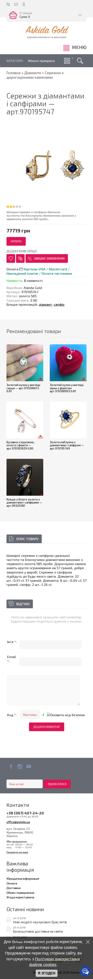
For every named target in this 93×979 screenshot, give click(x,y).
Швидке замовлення (49, 258)
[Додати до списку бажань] (10, 258)
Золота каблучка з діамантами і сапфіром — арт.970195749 (67, 445)
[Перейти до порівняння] (20, 258)
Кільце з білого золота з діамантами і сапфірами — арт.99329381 (24, 502)
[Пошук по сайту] (80, 60)
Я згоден (46, 973)
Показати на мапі (17, 852)
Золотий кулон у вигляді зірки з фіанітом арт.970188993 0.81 (66, 388)
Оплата (11, 883)
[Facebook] (10, 766)
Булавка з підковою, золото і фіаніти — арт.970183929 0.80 (20, 445)
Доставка (13, 888)
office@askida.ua (18, 822)
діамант (45, 304)
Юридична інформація (22, 878)
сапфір (59, 304)
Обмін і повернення (20, 892)
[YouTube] (28, 766)
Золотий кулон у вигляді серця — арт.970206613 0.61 (23, 388)
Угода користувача (20, 897)
